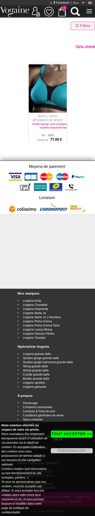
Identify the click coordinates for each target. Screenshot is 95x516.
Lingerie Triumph (34, 337)
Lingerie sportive (34, 382)
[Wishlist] (49, 11)
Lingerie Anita (32, 300)
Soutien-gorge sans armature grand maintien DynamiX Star (53, 126)
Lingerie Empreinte (35, 309)
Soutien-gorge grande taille (41, 358)
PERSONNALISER (72, 450)
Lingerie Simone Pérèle (38, 333)
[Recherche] (75, 11)
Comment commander (37, 407)
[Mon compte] (36, 11)
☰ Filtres (82, 26)
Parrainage (30, 403)
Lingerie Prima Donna (37, 321)
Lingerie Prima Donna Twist (41, 325)
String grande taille (35, 366)
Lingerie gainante (34, 387)
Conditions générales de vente (43, 415)
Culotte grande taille (36, 374)
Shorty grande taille (36, 370)
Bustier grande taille (36, 378)
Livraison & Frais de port (39, 411)
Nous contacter (33, 419)
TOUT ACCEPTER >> (72, 434)
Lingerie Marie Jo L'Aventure (42, 317)
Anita (41, 116)
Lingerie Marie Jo (34, 313)
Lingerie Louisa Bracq (37, 329)
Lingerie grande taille (37, 354)
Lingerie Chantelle (35, 305)
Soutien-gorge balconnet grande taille (48, 362)
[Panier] (62, 11)
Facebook (62, 2)
